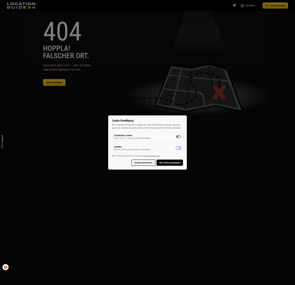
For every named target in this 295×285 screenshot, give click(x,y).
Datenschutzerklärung (151, 156)
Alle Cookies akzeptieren (169, 162)
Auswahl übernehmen (143, 162)
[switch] (178, 136)
